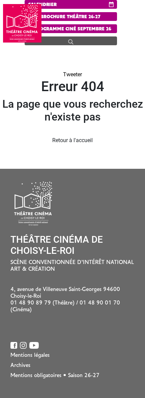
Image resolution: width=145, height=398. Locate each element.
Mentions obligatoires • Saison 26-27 (54, 375)
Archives (20, 365)
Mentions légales (30, 355)
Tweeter (72, 74)
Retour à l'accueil (72, 140)
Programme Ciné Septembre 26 (71, 29)
